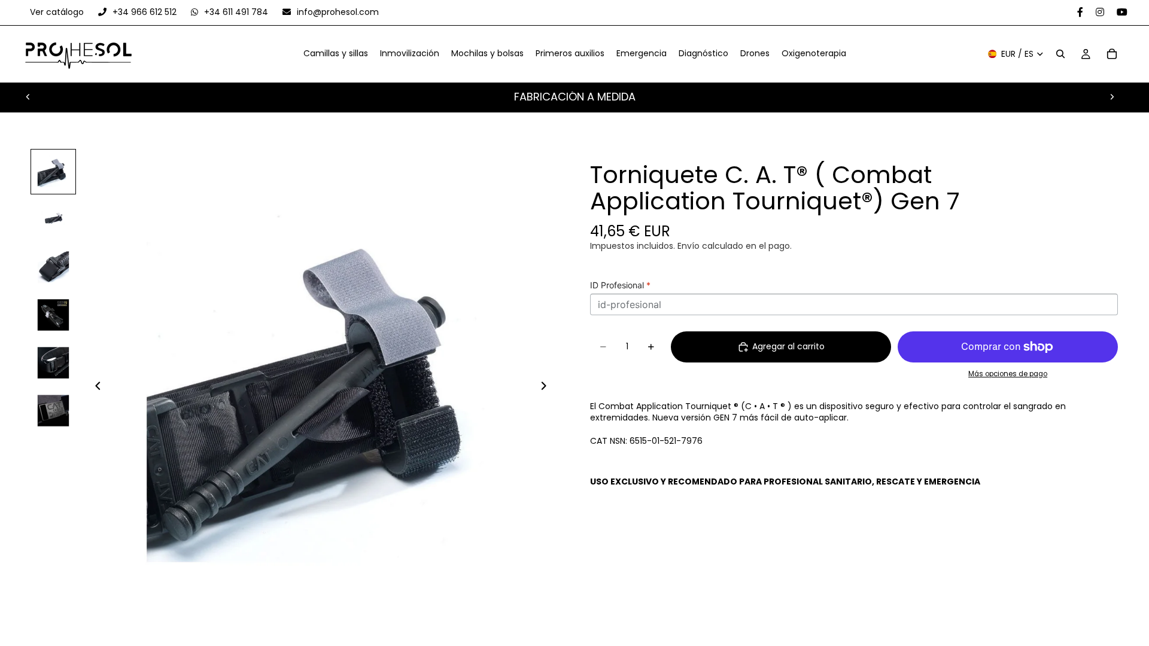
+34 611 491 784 (236, 12)
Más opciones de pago (1007, 374)
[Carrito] (1112, 54)
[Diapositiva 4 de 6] (53, 315)
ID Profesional (620, 285)
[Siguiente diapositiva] (1112, 97)
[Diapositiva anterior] (28, 97)
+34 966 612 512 (144, 12)
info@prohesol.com (336, 12)
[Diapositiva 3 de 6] (53, 267)
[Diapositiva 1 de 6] (53, 171)
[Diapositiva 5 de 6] (53, 363)
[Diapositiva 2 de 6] (53, 219)
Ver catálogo (58, 12)
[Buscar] (1060, 54)
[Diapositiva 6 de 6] (53, 410)
